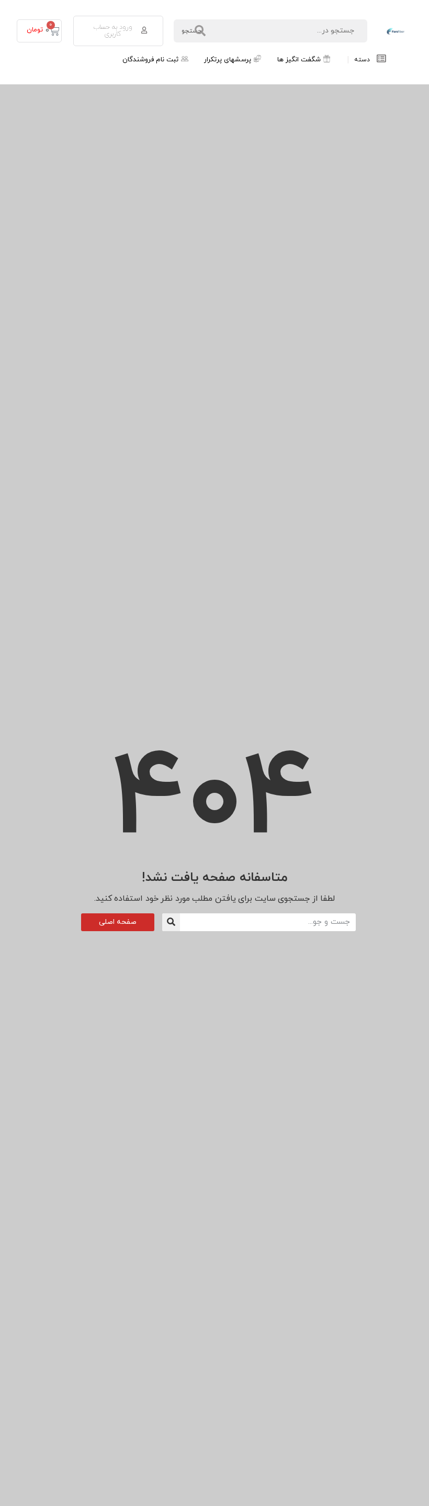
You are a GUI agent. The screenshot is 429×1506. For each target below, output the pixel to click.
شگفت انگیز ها (299, 59)
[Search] (171, 922)
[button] (118, 31)
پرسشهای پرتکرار (227, 59)
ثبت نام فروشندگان (150, 59)
